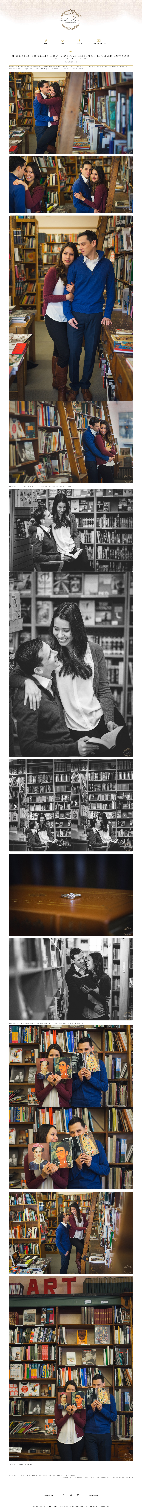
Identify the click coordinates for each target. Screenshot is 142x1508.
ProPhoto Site (104, 1506)
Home (46, 43)
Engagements (28, 1464)
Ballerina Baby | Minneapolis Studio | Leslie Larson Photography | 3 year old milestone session (97, 1477)
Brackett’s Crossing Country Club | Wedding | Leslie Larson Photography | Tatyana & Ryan (43, 1475)
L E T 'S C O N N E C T (99, 43)
